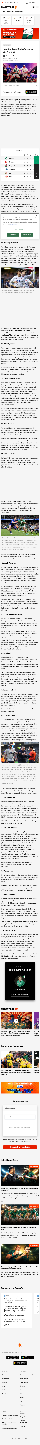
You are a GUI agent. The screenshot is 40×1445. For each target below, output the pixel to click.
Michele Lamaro (25, 849)
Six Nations (28, 111)
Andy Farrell (25, 808)
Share (19, 92)
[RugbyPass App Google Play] (27, 1358)
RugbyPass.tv (24, 1378)
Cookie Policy (13, 224)
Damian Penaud (8, 542)
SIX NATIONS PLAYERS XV (11, 85)
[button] (20, 1183)
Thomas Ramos (14, 335)
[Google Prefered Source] (30, 92)
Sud (21, 1394)
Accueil (4, 1375)
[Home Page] (9, 7)
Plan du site (5, 1394)
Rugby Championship (13, 545)
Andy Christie (14, 791)
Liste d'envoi (24, 1382)
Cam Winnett (17, 331)
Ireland (35, 538)
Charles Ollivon (16, 767)
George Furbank (13, 290)
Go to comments (10, 1325)
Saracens (33, 662)
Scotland (29, 769)
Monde (22, 1397)
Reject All (13, 234)
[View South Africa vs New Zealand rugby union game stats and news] (17, 21)
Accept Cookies (27, 234)
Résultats (10, 12)
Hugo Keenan (14, 328)
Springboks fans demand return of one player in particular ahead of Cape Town (16, 1301)
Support (22, 1417)
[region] (20, 226)
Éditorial (22, 1426)
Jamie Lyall (10, 56)
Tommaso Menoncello (20, 430)
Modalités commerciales (9, 1428)
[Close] (36, 216)
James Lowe (27, 538)
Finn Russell (28, 465)
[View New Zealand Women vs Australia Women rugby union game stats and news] (6, 21)
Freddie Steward (29, 249)
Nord (21, 1390)
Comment (8, 92)
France (10, 194)
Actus (3, 12)
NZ (21, 1401)
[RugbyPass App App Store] (12, 1358)
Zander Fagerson (7, 888)
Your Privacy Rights (19, 229)
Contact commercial (23, 1421)
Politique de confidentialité (10, 1415)
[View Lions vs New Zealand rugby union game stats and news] (29, 21)
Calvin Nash (26, 369)
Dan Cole (11, 886)
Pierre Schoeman (14, 954)
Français (22, 1405)
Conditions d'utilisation (9, 1419)
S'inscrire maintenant (26, 1375)
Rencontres (19, 12)
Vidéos (4, 1390)
